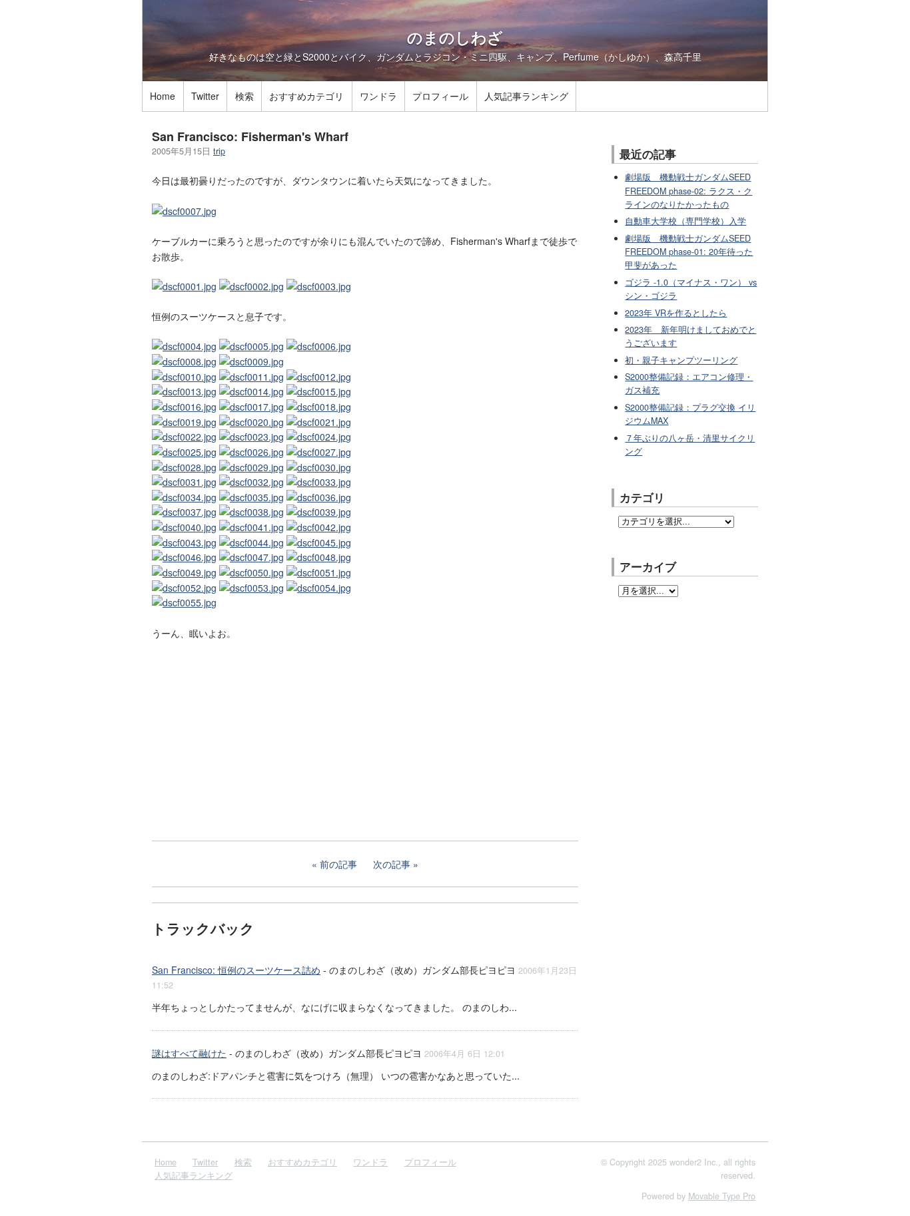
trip (219, 151)
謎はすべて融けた (189, 1053)
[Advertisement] (252, 739)
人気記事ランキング (526, 95)
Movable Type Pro (721, 1196)
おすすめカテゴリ (306, 95)
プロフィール (440, 95)
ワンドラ (378, 95)
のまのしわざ (455, 37)
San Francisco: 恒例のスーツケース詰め (236, 969)
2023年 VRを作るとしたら (676, 313)
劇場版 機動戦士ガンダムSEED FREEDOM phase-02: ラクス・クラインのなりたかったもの (688, 190)
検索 (244, 95)
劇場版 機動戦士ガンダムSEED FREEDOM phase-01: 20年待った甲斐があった (689, 252)
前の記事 (338, 864)
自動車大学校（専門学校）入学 (685, 221)
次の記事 (391, 864)
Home (162, 95)
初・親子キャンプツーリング (681, 360)
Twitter (205, 95)
